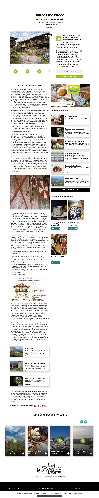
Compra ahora (56, 228)
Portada (38, 22)
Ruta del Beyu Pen (30, 348)
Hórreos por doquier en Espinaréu (35, 363)
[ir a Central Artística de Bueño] (57, 152)
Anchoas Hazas (73, 222)
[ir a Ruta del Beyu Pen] (16, 347)
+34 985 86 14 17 (77, 489)
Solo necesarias (48, 496)
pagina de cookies (78, 493)
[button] (16, 71)
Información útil (46, 22)
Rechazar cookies (57, 496)
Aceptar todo (40, 496)
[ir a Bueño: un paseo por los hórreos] (16, 377)
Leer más (42, 368)
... (80, 146)
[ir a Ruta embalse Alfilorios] (57, 177)
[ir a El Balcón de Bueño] (57, 115)
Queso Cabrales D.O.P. (57, 257)
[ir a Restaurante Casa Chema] (57, 164)
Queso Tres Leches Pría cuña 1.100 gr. (58, 223)
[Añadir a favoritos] (25, 355)
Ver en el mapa (30, 86)
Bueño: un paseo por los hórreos (35, 378)
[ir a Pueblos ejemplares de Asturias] (57, 140)
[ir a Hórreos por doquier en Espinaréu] (16, 362)
